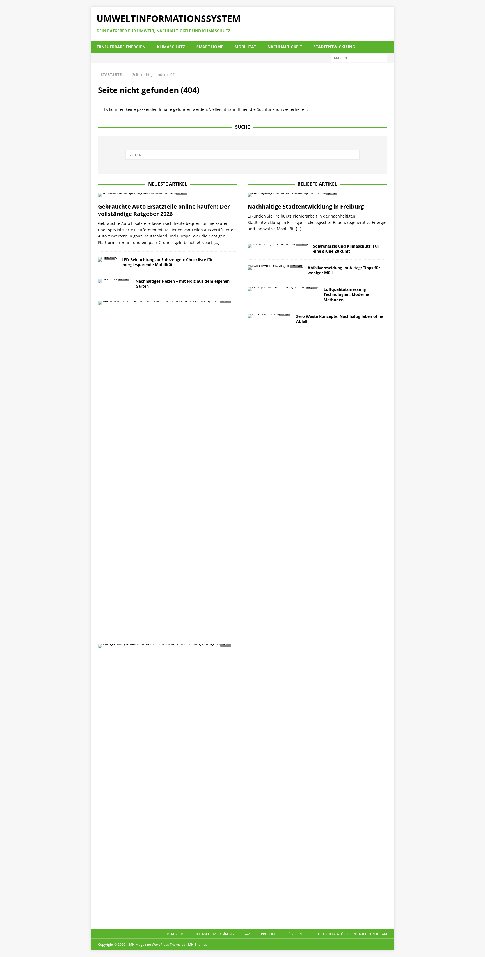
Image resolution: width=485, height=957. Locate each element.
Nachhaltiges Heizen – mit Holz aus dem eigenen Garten (183, 283)
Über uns (296, 934)
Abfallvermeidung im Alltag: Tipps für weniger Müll (344, 270)
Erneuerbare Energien (121, 46)
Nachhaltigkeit (284, 46)
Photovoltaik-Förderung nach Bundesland (351, 934)
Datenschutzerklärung (214, 934)
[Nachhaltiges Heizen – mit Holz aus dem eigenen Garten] (114, 282)
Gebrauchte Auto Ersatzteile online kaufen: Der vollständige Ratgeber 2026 (164, 210)
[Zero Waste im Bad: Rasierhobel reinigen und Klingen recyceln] (165, 648)
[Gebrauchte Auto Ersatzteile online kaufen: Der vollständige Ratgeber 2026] (167, 196)
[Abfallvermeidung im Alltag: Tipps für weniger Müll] (275, 269)
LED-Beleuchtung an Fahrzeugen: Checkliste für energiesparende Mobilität (167, 262)
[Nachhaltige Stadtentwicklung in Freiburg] (317, 196)
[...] (216, 242)
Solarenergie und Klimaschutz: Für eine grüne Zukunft (346, 248)
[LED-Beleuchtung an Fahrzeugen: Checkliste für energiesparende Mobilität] (107, 261)
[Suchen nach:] (359, 57)
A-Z (247, 934)
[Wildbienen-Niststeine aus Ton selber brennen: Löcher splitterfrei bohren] (165, 304)
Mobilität (245, 46)
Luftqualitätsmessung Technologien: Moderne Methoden (346, 294)
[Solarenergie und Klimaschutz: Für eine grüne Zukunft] (278, 247)
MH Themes (197, 944)
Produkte (269, 934)
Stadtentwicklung (334, 46)
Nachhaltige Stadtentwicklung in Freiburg (306, 206)
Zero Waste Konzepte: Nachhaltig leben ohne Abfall (339, 319)
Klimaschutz (171, 46)
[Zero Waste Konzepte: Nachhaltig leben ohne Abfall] (270, 317)
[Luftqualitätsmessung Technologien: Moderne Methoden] (283, 290)
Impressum (174, 934)
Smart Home (209, 46)
